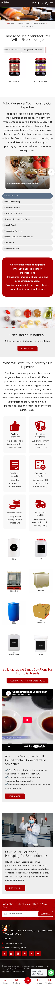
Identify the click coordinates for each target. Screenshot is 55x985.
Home (11, 24)
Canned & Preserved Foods (17, 219)
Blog (32, 966)
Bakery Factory (11, 248)
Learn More (15, 796)
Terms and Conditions (23, 969)
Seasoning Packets (13, 231)
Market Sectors (23, 24)
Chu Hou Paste (14, 82)
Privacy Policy (8, 969)
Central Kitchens (12, 207)
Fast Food (9, 243)
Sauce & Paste (34, 39)
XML (46, 966)
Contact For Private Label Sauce (27, 680)
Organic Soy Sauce (33, 50)
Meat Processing (12, 202)
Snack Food (10, 225)
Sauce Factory (11, 196)
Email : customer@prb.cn (15, 947)
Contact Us (27, 348)
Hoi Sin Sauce (40, 82)
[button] (51, 172)
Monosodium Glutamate (39, 29)
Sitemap (39, 966)
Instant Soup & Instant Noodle (18, 237)
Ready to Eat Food (13, 213)
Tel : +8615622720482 (14, 943)
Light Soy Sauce (35, 23)
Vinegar (31, 45)
